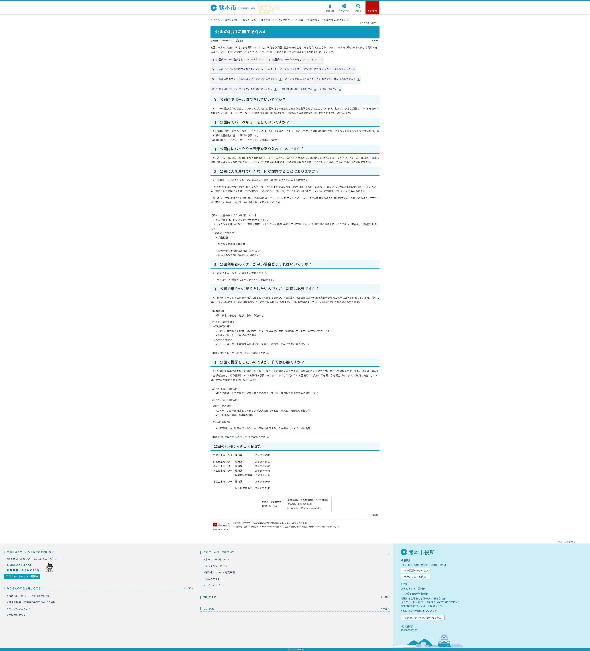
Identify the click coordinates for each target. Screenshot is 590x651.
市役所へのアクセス (417, 570)
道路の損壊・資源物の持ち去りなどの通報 (32, 602)
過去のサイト (212, 579)
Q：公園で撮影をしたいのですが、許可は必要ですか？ (242, 88)
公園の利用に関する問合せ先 (296, 88)
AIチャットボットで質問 (22, 576)
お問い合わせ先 (328, 88)
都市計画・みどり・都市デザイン (277, 19)
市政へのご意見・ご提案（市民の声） (29, 595)
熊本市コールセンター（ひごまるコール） (31, 558)
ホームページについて (217, 559)
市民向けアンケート (20, 615)
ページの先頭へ (567, 542)
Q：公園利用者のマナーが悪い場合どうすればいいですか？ (245, 79)
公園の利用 (313, 19)
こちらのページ (238, 353)
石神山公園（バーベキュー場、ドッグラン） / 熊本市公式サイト (246, 140)
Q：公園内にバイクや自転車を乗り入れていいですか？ (242, 69)
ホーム (216, 19)
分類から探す (231, 19)
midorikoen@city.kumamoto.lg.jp (305, 508)
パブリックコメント (20, 608)
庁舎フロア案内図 (416, 576)
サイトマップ (212, 585)
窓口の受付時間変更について (418, 610)
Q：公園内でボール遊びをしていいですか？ (236, 59)
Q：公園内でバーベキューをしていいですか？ (293, 59)
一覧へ (189, 588)
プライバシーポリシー (217, 566)
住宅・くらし (249, 19)
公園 (301, 19)
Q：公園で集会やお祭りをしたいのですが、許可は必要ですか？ (320, 79)
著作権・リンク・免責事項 (220, 572)
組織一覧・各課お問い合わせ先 (424, 617)
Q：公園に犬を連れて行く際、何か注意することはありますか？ (315, 69)
